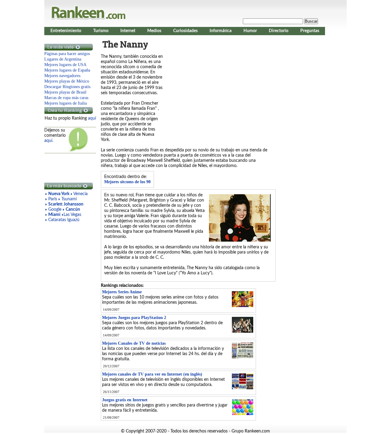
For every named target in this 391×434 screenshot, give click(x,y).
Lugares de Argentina (62, 59)
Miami (54, 215)
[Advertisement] (68, 167)
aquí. (48, 141)
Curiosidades (185, 31)
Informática (221, 31)
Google (55, 209)
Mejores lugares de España (67, 70)
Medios (154, 31)
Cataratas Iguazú (63, 220)
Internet (127, 31)
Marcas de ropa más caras (66, 97)
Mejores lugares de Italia (65, 103)
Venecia (80, 194)
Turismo (100, 31)
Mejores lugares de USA (65, 64)
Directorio (278, 31)
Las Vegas (72, 215)
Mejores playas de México (66, 81)
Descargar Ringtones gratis (67, 86)
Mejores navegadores (62, 75)
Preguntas (309, 31)
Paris (52, 199)
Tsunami (69, 199)
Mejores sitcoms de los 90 (127, 182)
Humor (250, 31)
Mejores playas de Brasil (65, 92)
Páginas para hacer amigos (67, 53)
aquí (92, 118)
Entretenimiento (65, 31)
